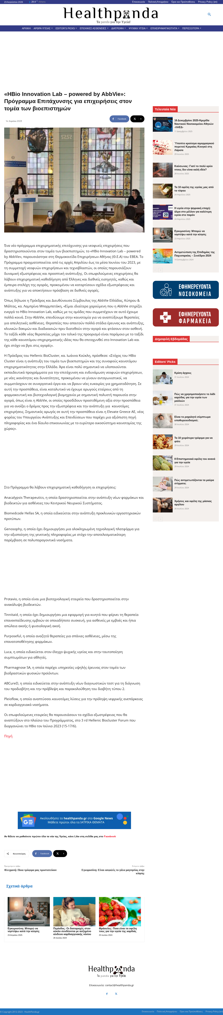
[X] (116, 994)
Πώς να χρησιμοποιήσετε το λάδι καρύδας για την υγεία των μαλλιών (194, 397)
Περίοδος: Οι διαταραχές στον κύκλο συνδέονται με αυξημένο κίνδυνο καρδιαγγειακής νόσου (72, 931)
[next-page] (160, 270)
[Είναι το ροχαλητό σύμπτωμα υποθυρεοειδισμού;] (163, 420)
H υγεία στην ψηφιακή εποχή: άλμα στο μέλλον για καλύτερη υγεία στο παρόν (193, 211)
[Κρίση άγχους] (163, 376)
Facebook (110, 836)
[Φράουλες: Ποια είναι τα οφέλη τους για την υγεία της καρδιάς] (120, 911)
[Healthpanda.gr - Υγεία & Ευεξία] (111, 14)
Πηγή (8, 736)
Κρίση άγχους (182, 372)
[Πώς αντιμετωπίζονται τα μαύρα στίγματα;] (163, 484)
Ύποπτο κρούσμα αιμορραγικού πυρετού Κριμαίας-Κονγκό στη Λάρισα (194, 147)
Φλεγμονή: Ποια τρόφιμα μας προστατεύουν (30, 870)
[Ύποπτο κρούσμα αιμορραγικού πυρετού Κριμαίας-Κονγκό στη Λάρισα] (163, 147)
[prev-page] (155, 270)
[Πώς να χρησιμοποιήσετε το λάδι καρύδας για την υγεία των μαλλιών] (163, 398)
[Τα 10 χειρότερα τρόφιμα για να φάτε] (163, 441)
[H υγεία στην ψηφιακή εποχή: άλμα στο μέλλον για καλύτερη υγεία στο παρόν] (163, 212)
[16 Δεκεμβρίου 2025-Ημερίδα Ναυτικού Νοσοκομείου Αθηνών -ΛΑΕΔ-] (163, 124)
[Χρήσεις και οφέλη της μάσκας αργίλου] (163, 505)
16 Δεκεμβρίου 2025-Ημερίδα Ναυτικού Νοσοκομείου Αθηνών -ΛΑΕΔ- (193, 124)
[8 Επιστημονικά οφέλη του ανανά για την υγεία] (163, 462)
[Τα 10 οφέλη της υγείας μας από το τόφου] (163, 191)
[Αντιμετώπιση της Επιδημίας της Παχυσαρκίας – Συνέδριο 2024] (163, 256)
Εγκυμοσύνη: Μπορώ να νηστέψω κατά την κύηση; (24, 930)
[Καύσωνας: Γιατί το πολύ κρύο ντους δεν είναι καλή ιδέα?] (163, 170)
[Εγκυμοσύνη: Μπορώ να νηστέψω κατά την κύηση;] (29, 911)
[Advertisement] (111, 57)
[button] (209, 14)
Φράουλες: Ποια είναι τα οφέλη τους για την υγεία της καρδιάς (118, 930)
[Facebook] (106, 994)
